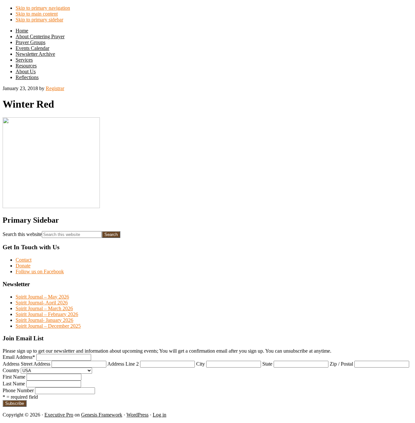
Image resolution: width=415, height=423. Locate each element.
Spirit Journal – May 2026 (42, 297)
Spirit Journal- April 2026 (42, 302)
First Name (14, 377)
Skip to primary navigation (43, 8)
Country (11, 370)
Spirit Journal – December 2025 (48, 326)
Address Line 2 (123, 364)
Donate (23, 265)
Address (11, 364)
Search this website (22, 234)
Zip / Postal (341, 364)
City (200, 364)
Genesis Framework (101, 414)
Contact (23, 260)
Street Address (35, 364)
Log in (159, 414)
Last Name (14, 383)
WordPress (137, 414)
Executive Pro (58, 414)
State (267, 364)
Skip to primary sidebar (39, 19)
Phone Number (18, 390)
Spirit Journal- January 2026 (44, 320)
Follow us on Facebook (40, 271)
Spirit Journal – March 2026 (44, 308)
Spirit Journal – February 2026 (47, 314)
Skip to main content (37, 14)
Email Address (19, 357)
